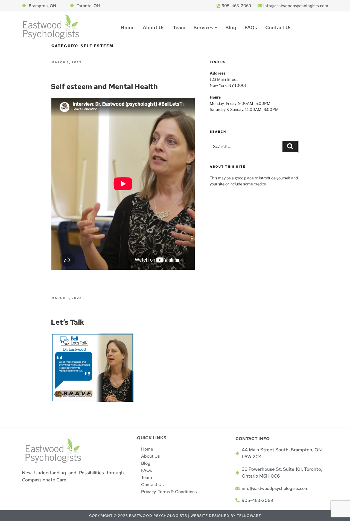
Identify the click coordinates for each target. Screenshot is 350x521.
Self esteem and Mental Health (104, 86)
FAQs (250, 27)
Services (203, 27)
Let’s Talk (67, 322)
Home (128, 27)
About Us (154, 27)
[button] (205, 27)
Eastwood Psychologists (158, 515)
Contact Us (278, 27)
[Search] (290, 146)
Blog (230, 27)
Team (179, 27)
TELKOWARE (249, 515)
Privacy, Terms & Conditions (169, 492)
